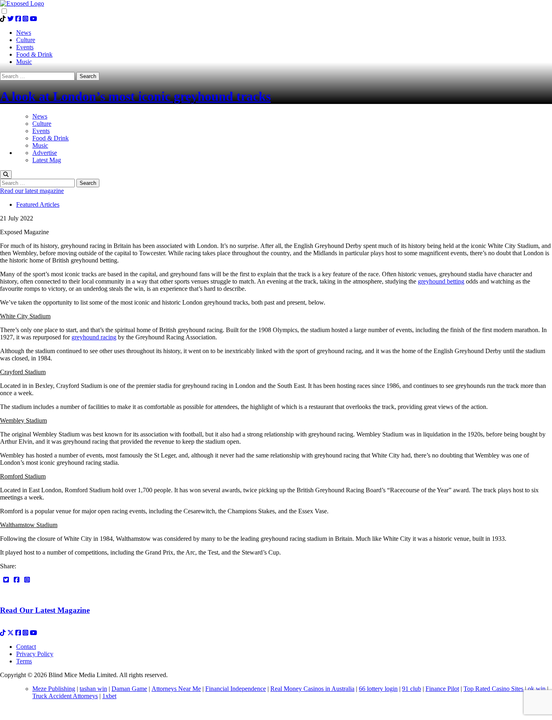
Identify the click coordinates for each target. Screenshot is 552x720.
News (39, 116)
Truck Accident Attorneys (65, 695)
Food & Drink (50, 138)
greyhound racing (94, 337)
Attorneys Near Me (176, 688)
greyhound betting (441, 281)
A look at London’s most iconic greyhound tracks (135, 96)
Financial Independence (235, 688)
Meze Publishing (53, 688)
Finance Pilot (442, 688)
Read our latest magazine (32, 190)
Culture (41, 123)
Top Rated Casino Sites (494, 688)
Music (40, 145)
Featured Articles (37, 204)
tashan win (93, 688)
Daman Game (129, 688)
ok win (537, 688)
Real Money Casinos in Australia (312, 688)
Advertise (44, 152)
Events (41, 130)
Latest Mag (46, 160)
